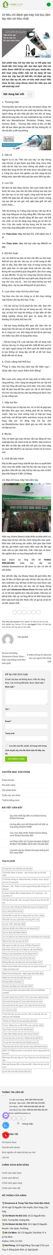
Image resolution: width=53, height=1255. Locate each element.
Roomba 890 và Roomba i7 (13, 982)
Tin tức (24, 624)
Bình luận (10, 687)
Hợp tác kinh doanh (11, 1147)
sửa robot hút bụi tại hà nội (35, 1006)
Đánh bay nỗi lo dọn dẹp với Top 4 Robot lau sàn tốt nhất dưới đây (26, 1059)
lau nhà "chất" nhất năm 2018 (14, 924)
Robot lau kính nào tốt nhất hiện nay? (17, 978)
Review (18, 624)
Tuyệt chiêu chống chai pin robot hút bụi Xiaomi (20, 1034)
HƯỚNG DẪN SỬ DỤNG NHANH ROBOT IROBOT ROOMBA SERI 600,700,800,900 (29, 842)
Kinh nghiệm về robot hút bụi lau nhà (34, 622)
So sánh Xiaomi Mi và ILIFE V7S (15, 997)
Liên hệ (5, 1157)
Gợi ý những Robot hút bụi (13, 911)
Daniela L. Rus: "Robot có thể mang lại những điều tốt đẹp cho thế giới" (26, 887)
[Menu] (49, 4)
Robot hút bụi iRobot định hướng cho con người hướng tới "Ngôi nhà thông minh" (25, 967)
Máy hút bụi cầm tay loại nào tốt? (15, 941)
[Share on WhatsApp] (14, 612)
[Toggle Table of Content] (28, 94)
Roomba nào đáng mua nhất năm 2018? (17, 986)
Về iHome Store (9, 1142)
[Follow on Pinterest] (23, 1118)
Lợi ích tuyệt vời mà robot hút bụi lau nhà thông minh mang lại (26, 937)
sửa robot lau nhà (9, 1010)
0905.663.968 (29, 1106)
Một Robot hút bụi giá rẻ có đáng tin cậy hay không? (22, 949)
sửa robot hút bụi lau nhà (32, 1001)
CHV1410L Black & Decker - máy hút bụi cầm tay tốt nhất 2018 (24, 874)
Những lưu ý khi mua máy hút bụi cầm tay (18, 958)
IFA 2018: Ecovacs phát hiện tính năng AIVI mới (21, 920)
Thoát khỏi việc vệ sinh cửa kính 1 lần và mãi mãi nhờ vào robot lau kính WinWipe (25, 1015)
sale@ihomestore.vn (22, 1113)
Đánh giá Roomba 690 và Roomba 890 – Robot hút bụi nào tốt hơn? (26, 1065)
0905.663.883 (38, 1100)
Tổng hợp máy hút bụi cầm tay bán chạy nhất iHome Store (25, 1047)
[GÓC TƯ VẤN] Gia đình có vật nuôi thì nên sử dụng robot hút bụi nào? (26, 1052)
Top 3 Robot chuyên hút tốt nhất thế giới (18, 1029)
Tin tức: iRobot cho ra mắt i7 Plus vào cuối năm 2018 (23, 1025)
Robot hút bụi (8, 780)
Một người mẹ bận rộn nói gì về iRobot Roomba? (21, 945)
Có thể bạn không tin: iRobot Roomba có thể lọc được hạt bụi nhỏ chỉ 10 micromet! (26, 881)
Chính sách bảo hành (11, 1173)
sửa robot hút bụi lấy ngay (12, 1006)
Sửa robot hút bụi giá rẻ (11, 1001)
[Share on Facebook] (19, 612)
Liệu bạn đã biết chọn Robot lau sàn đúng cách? (21, 928)
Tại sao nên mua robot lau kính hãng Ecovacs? (20, 1042)
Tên (7, 709)
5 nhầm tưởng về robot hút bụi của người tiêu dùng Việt (39, 658)
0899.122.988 (16, 1241)
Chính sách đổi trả (10, 1178)
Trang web (10, 733)
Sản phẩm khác (9, 790)
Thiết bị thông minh (10, 800)
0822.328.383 (39, 1106)
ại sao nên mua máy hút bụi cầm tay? (17, 1071)
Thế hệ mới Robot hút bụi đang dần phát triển (20, 1021)
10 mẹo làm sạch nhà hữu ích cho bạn (17, 868)
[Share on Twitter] (24, 612)
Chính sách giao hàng (12, 1183)
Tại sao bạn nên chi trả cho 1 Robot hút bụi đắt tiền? (22, 1038)
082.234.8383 (40, 1103)
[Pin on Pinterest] (34, 612)
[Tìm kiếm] (44, 4)
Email (8, 721)
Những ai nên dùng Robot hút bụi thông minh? (20, 954)
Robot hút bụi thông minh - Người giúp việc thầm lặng (23, 973)
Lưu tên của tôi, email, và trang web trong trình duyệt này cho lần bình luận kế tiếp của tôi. (26, 750)
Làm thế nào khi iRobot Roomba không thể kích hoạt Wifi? (29, 851)
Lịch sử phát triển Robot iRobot (14, 932)
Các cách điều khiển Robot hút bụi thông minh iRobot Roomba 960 (28, 834)
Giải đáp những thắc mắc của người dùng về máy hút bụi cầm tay (26, 901)
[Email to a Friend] (29, 612)
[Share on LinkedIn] (38, 612)
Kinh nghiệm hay (8, 624)
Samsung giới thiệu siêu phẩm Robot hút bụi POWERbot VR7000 (24, 991)
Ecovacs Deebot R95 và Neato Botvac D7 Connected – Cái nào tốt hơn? (25, 894)
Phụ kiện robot (8, 785)
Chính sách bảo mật (11, 1188)
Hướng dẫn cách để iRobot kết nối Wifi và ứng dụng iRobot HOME (29, 825)
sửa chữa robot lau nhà (38, 997)
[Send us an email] (18, 1118)
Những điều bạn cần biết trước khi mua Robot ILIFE (22, 962)
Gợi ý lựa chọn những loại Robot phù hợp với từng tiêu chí (25, 907)
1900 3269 (29, 1100)
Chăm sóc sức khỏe (11, 795)
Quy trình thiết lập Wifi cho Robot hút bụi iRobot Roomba (28, 816)
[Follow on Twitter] (14, 1118)
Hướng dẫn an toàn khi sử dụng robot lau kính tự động (23, 916)
